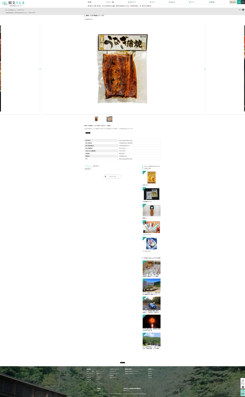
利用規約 (112, 375)
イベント (89, 381)
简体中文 (150, 375)
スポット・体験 (90, 371)
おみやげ (89, 377)
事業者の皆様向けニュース (131, 373)
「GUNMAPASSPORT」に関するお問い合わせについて (16, 12)
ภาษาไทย (150, 377)
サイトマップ (113, 371)
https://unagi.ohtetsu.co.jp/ (125, 140)
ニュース (98, 381)
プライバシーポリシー (115, 373)
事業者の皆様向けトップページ (132, 371)
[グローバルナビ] (243, 2)
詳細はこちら (100, 390)
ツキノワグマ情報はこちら (10, 10)
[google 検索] (239, 2)
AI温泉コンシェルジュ (100, 374)
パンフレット (99, 383)
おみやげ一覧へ (112, 176)
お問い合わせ (113, 377)
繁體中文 (150, 373)
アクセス (98, 377)
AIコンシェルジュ (100, 371)
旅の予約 (98, 379)
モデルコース (90, 373)
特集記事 (89, 379)
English (150, 371)
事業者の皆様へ (233, 2)
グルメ (88, 375)
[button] (40, 69)
